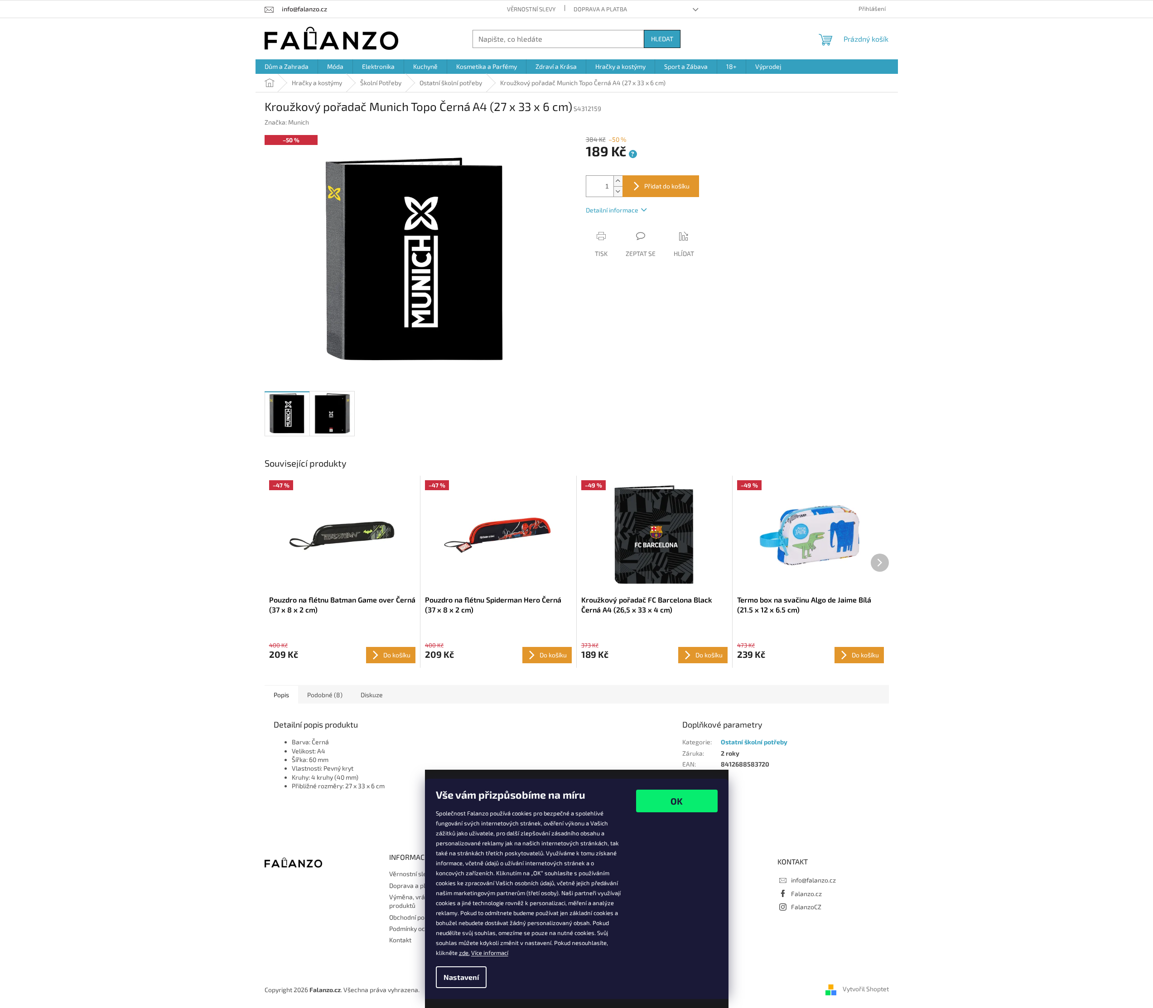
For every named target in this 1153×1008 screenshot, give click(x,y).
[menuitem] (287, 66)
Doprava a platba (600, 9)
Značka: (287, 122)
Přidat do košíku (667, 186)
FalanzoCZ (806, 907)
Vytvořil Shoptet (866, 989)
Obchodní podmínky (417, 917)
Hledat (662, 39)
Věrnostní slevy (531, 9)
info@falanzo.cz (813, 880)
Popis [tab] (281, 695)
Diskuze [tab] (372, 695)
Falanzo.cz (806, 893)
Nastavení (461, 977)
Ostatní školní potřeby (754, 742)
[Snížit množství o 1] (617, 191)
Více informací (489, 952)
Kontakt (400, 940)
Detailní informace (612, 210)
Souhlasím (677, 801)
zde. (464, 952)
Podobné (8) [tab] (325, 695)
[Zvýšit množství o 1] (617, 181)
